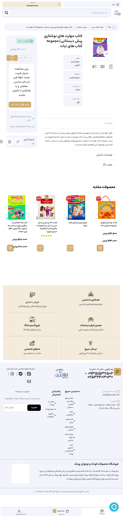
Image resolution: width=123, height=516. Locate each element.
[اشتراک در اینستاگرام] (9, 141)
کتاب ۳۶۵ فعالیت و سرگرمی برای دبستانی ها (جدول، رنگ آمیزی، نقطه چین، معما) (17, 227)
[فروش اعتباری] (32, 295)
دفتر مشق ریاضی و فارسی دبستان (69, 403)
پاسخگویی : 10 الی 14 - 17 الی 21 (101, 369)
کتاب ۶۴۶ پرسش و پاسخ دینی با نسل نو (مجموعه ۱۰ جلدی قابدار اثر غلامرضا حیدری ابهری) (46, 227)
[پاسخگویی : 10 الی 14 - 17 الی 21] (117, 372)
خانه (109, 27)
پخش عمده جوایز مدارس (69, 437)
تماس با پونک (51, 403)
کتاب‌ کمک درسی (97, 27)
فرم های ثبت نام (20, 104)
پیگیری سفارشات (50, 415)
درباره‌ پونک (49, 409)
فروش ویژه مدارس (69, 428)
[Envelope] (29, 381)
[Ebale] (20, 374)
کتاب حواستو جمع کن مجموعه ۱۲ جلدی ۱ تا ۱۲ (108, 224)
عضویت (34, 407)
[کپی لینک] (18, 141)
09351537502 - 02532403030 (99, 375)
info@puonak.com (111, 395)
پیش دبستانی (81, 27)
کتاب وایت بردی (69, 421)
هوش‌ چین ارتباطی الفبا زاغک (78, 224)
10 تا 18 (32, 3)
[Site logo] (117, 12)
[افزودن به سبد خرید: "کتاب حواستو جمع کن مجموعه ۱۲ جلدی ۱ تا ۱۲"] (100, 248)
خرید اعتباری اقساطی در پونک (69, 449)
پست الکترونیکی (109, 391)
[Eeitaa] (29, 374)
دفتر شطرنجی (69, 413)
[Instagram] (12, 374)
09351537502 (32, 5)
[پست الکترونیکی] (118, 392)
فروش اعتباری (32, 302)
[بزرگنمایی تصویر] (106, 54)
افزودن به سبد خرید (12, 58)
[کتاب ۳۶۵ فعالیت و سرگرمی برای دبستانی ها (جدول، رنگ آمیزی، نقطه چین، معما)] (16, 207)
